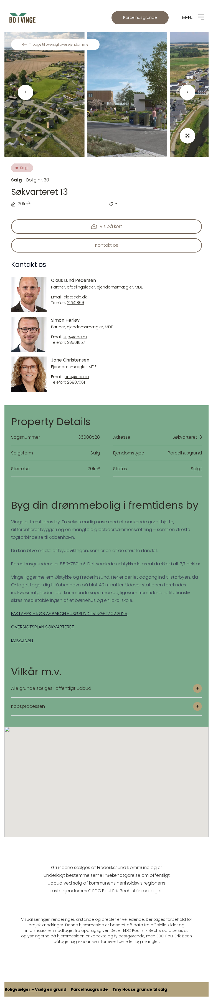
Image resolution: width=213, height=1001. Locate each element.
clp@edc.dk (75, 297)
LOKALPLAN (22, 640)
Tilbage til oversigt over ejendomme (58, 44)
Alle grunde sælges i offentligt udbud (51, 688)
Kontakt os (106, 245)
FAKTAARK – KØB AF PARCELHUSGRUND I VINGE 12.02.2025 (69, 613)
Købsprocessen (28, 706)
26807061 (76, 382)
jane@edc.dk (76, 377)
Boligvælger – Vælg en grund (35, 989)
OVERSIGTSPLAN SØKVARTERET (42, 627)
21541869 (75, 302)
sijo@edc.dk (75, 337)
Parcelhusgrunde (140, 17)
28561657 (76, 342)
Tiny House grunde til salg (139, 989)
